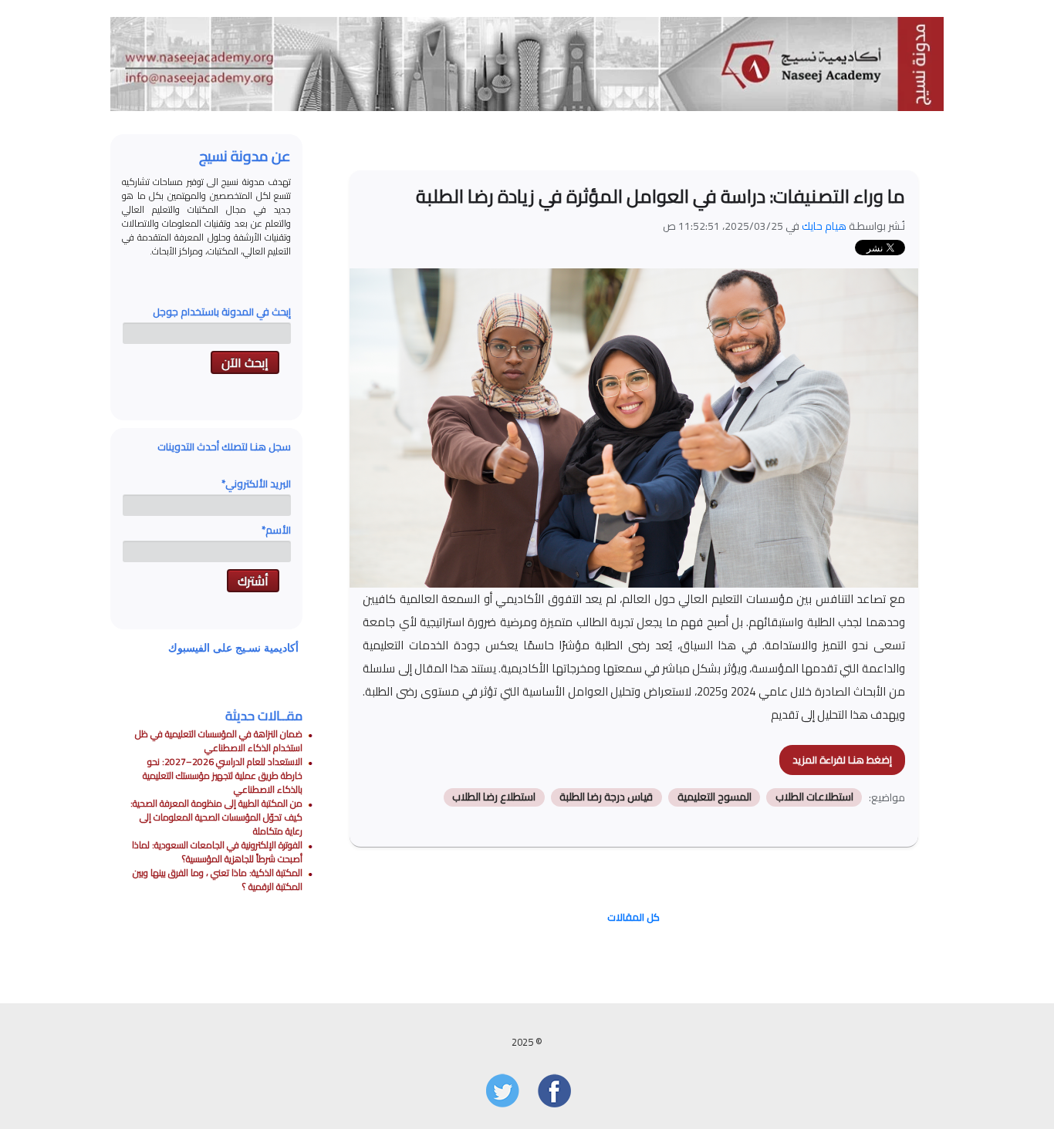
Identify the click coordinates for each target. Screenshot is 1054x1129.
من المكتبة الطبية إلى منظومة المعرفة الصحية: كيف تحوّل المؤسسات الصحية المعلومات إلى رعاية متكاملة (216, 817)
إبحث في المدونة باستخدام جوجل (222, 311)
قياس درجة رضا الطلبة (606, 797)
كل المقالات (633, 917)
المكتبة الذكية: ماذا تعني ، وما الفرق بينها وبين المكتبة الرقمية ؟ (217, 879)
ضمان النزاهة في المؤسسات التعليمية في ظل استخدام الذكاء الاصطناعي (218, 741)
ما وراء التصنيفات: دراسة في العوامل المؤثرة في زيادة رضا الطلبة (660, 196)
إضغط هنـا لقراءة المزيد (842, 759)
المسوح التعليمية (714, 797)
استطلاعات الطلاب (814, 797)
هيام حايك (824, 226)
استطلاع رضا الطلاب (493, 797)
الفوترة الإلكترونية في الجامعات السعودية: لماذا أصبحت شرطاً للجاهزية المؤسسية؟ (217, 852)
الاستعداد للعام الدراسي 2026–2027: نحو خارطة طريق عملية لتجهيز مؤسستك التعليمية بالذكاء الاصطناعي (222, 775)
